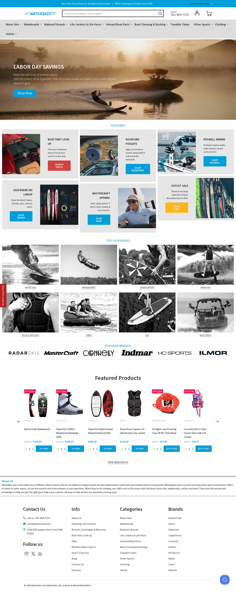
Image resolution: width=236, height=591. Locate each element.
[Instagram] (26, 554)
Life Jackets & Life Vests (85, 24)
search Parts (59, 166)
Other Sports (202, 24)
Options (44, 448)
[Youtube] (40, 554)
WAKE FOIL (206, 287)
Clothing (220, 24)
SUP (147, 335)
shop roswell (215, 161)
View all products (118, 462)
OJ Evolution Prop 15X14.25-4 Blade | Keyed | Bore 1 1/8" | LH (101, 432)
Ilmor (171, 564)
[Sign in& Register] (197, 13)
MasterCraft (174, 518)
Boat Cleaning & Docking (150, 24)
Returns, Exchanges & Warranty (89, 529)
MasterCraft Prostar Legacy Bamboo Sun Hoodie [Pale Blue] (195, 432)
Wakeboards (31, 24)
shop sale (177, 208)
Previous (19, 421)
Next (217, 421)
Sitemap (76, 570)
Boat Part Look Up (82, 535)
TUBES (89, 335)
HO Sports (174, 552)
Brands (175, 509)
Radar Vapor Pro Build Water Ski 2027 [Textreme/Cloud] (36, 432)
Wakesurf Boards (54, 24)
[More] (21, 24)
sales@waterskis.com (39, 523)
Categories (131, 509)
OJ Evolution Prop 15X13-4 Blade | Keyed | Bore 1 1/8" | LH (132, 432)
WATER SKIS (30, 287)
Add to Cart (108, 448)
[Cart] (208, 13)
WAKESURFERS (147, 287)
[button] (24, 93)
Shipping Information (84, 523)
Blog (74, 558)
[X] (33, 554)
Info (76, 509)
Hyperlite (173, 529)
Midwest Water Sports (84, 547)
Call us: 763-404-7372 (38, 518)
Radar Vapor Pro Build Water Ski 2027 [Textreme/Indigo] (68, 432)
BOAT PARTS (205, 335)
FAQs (74, 541)
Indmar (172, 547)
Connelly (173, 541)
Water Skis (12, 24)
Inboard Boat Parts (118, 24)
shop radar (21, 216)
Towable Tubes (179, 24)
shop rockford (138, 169)
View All (172, 570)
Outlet (10, 34)
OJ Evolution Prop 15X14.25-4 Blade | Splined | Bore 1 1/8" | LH (165, 432)
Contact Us (78, 564)
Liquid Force (174, 535)
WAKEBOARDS (89, 287)
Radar (171, 558)
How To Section (80, 552)
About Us (77, 518)
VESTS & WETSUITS (30, 335)
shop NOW (99, 220)
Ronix (171, 523)
